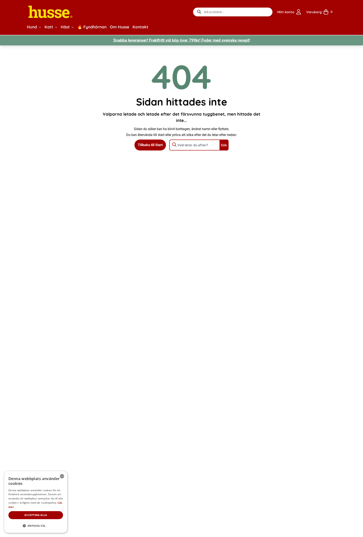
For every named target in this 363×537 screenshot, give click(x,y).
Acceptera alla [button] (35, 515)
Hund (32, 26)
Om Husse (119, 26)
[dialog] (35, 502)
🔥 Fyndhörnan (92, 26)
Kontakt (140, 26)
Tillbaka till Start (150, 145)
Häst (65, 26)
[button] (40, 27)
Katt (49, 26)
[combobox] (62, 476)
